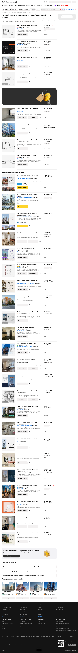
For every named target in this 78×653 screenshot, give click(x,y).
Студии (57, 611)
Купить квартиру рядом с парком (62, 623)
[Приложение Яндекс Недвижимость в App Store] (69, 645)
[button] (47, 2)
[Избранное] (44, 2)
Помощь (52, 636)
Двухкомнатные (59, 607)
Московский (40, 611)
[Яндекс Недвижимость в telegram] (75, 636)
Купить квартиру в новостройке (62, 628)
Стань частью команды (20, 636)
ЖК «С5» (18, 441)
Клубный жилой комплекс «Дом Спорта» (25, 216)
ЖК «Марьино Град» (20, 330)
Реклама (12, 636)
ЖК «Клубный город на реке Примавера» (25, 197)
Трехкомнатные (59, 612)
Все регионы (22, 621)
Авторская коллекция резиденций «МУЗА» (25, 283)
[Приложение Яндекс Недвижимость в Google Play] (71, 645)
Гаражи (3, 628)
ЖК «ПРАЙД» (19, 267)
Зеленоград (40, 609)
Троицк (39, 612)
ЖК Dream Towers (20, 393)
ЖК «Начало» (19, 251)
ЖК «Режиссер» (20, 28)
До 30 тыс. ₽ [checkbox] (7, 98)
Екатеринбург (23, 611)
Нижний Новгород (23, 614)
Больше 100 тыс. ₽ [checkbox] (17, 101)
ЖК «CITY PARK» (20, 488)
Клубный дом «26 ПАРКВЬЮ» (22, 535)
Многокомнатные (59, 609)
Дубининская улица (20, 299)
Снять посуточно (41, 623)
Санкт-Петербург (23, 607)
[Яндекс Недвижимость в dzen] (73, 636)
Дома (3, 621)
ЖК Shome (19, 520)
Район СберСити (20, 409)
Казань (21, 612)
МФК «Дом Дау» (20, 378)
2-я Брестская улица (6, 609)
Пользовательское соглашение (32, 636)
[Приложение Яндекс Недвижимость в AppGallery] (73, 645)
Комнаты (4, 625)
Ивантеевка (40, 614)
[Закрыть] (75, 9)
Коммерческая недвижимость (8, 623)
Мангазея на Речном (21, 472)
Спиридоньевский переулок (22, 235)
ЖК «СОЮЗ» (19, 504)
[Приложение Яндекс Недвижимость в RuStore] (75, 645)
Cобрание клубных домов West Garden (24, 425)
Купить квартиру (59, 621)
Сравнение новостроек (24, 626)
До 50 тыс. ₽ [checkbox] (15, 98)
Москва (21, 605)
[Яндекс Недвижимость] (9, 2)
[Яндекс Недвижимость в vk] (71, 636)
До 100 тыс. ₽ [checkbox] (7, 101)
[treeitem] (5, 5)
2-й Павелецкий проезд (6, 605)
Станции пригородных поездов (26, 623)
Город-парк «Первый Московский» (23, 178)
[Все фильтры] (3, 9)
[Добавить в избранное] (29, 34)
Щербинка (40, 605)
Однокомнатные (59, 605)
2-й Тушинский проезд (6, 607)
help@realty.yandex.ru (26, 644)
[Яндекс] (74, 650)
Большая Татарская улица (7, 612)
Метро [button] (63, 9)
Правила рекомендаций (45, 636)
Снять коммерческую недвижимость (63, 625)
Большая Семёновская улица (22, 362)
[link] (74, 2)
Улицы (21, 625)
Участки (3, 626)
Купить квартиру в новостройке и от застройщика (66, 630)
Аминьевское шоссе (6, 611)
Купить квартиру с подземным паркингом (64, 626)
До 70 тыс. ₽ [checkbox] (23, 98)
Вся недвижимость (6, 636)
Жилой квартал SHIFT (21, 314)
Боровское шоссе (5, 614)
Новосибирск (22, 609)
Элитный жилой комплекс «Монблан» (24, 346)
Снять (39, 621)
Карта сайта (58, 636)
